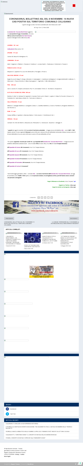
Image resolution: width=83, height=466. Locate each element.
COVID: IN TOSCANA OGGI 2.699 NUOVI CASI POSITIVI (32, 245)
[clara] (16, 340)
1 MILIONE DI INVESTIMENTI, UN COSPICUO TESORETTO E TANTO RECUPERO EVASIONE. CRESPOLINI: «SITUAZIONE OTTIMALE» (13, 240)
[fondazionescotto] (16, 316)
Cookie (22, 454)
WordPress (30, 464)
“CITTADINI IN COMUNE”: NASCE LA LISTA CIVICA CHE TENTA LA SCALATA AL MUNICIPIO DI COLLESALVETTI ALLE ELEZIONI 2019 (69, 240)
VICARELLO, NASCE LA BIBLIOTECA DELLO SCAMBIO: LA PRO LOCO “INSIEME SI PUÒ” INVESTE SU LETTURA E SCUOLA (37, 431)
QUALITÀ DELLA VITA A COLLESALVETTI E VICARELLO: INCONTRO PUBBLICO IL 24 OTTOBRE (49, 239)
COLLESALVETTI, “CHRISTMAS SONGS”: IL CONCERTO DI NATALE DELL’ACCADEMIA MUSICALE (31, 434)
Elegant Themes (15, 464)
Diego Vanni (38, 27)
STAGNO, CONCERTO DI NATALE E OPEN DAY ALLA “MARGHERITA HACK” (25, 438)
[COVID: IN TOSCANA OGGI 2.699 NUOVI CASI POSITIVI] (32, 238)
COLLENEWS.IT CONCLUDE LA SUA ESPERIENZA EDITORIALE (22, 423)
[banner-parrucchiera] (16, 328)
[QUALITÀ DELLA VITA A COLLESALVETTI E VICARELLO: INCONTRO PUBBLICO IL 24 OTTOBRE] (50, 233)
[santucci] (16, 254)
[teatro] (16, 279)
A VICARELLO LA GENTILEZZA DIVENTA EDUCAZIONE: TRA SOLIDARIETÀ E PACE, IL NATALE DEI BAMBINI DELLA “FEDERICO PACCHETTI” (39, 427)
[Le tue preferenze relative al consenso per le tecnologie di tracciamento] (80, 463)
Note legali (7, 456)
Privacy (17, 454)
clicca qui (73, 187)
